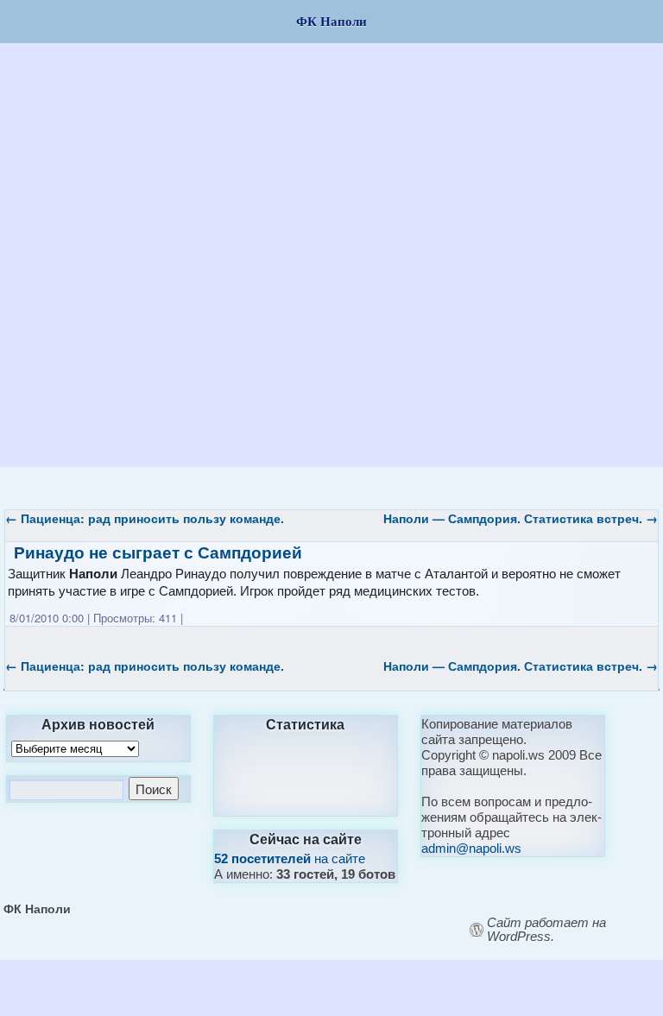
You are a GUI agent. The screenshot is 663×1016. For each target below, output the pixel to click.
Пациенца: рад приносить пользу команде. (144, 518)
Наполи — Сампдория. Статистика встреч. (520, 518)
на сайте (289, 858)
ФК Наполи (37, 908)
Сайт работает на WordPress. (546, 929)
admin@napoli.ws (471, 848)
